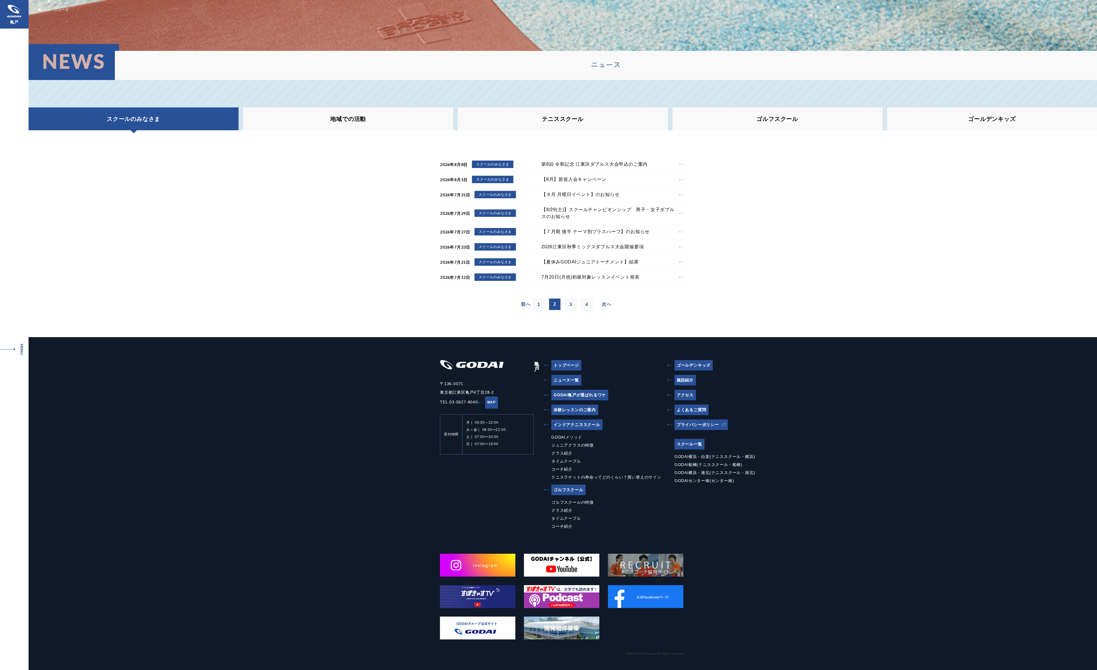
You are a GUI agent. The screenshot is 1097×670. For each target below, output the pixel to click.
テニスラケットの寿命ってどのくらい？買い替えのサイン (606, 477)
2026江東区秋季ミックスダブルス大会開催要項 (592, 246)
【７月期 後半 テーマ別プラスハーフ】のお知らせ (595, 231)
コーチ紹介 (561, 469)
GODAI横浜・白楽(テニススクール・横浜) (714, 456)
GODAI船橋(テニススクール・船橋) (708, 464)
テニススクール (563, 119)
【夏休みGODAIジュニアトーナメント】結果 (590, 261)
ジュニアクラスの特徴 (572, 445)
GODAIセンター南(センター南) (704, 480)
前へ (526, 304)
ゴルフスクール (777, 119)
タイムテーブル (566, 461)
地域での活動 (348, 119)
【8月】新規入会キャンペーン (573, 179)
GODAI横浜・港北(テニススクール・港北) (714, 472)
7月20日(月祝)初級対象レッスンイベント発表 (590, 277)
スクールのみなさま (492, 164)
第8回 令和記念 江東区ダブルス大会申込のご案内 (594, 164)
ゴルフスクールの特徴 (572, 502)
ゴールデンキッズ (992, 119)
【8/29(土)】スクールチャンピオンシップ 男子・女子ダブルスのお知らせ (607, 213)
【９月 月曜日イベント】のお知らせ (580, 194)
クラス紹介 (561, 453)
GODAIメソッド (566, 437)
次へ (607, 304)
